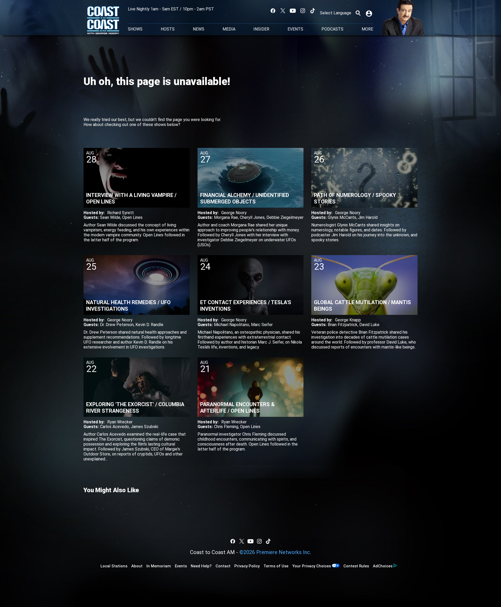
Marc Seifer (262, 324)
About (136, 566)
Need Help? (201, 566)
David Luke (369, 324)
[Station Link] (103, 20)
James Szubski (144, 426)
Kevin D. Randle (149, 324)
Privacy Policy (247, 566)
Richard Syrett (120, 212)
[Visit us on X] (283, 11)
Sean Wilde (110, 217)
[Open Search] (358, 13)
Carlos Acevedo (114, 426)
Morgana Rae (226, 217)
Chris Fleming (226, 426)
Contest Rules (356, 566)
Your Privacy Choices (311, 566)
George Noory (234, 212)
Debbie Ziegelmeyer (284, 217)
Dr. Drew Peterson (117, 324)
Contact (223, 566)
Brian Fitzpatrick (342, 324)
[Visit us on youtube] (293, 11)
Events (295, 29)
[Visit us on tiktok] (312, 11)
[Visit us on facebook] (273, 11)
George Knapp (348, 319)
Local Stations (113, 566)
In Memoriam (158, 566)
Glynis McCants (342, 217)
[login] (369, 13)
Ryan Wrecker (120, 421)
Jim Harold (368, 217)
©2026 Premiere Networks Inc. (275, 552)
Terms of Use (276, 566)
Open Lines (132, 217)
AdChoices (382, 566)
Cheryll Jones (252, 217)
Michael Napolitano (231, 324)
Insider (261, 29)
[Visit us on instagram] (303, 11)
